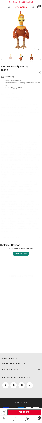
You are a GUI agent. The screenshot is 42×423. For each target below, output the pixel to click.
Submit (19, 217)
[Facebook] (12, 224)
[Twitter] (27, 224)
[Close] (37, 192)
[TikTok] (22, 224)
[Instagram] (17, 224)
